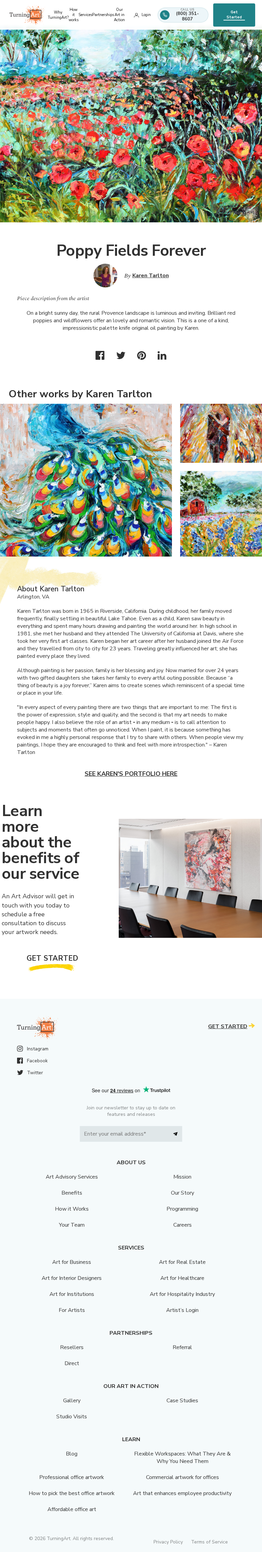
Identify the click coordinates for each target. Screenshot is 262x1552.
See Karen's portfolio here (131, 774)
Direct (71, 1363)
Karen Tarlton (150, 275)
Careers (182, 1225)
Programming (182, 1209)
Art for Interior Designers (72, 1278)
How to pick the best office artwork (72, 1493)
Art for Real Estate (182, 1262)
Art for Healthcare (182, 1278)
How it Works (72, 1209)
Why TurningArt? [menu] (58, 15)
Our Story (182, 1193)
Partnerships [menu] (103, 14)
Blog (71, 1454)
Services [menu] (85, 14)
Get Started (234, 15)
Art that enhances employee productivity (182, 1493)
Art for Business (71, 1262)
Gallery (72, 1400)
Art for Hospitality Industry (182, 1294)
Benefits (71, 1193)
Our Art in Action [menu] (119, 15)
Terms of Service (209, 1542)
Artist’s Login (182, 1310)
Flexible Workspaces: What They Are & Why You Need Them (182, 1457)
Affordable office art (71, 1509)
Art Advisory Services (72, 1177)
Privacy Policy (168, 1542)
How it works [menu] (73, 15)
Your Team (72, 1225)
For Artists (72, 1310)
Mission (182, 1177)
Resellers (72, 1347)
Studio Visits (71, 1416)
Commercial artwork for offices (182, 1477)
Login (146, 14)
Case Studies (182, 1400)
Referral (182, 1347)
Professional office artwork (71, 1477)
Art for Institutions (71, 1294)
